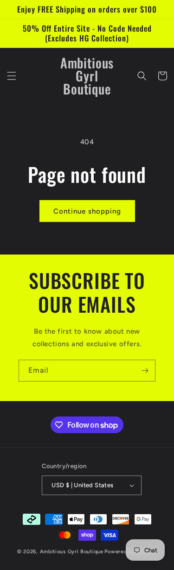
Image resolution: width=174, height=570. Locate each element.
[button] (11, 76)
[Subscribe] (145, 371)
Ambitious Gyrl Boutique (71, 552)
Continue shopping (87, 211)
